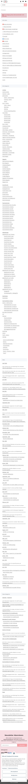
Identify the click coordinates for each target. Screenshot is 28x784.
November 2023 (6, 423)
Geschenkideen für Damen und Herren (11, 662)
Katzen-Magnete (6, 172)
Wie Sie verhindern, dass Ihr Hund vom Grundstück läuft (13, 413)
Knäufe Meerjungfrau (8, 259)
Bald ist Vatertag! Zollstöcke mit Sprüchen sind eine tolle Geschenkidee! (13, 445)
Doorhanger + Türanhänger (8, 152)
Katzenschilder (7, 118)
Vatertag (6, 109)
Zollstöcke (5, 347)
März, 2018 (4, 525)
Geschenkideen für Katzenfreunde (10, 625)
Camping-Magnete (6, 165)
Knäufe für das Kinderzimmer (10, 247)
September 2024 (6, 402)
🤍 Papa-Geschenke (6, 26)
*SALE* (4, 353)
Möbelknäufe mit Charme (8, 557)
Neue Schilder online (7, 572)
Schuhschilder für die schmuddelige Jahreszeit (13, 425)
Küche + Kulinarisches (7, 139)
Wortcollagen (5, 156)
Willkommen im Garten (8, 578)
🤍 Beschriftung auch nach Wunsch (10, 31)
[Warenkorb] (25, 1)
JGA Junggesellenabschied (9, 329)
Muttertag (6, 107)
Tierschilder (5, 112)
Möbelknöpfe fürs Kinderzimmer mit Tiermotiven (13, 457)
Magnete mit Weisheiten (7, 178)
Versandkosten (5, 46)
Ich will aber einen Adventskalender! (11, 434)
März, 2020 (4, 448)
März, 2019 (4, 496)
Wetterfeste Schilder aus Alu (9, 527)
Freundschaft (5, 128)
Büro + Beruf (5, 124)
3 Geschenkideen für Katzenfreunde (11, 493)
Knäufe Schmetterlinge (9, 266)
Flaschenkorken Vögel (7, 225)
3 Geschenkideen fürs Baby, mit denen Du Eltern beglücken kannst (13, 506)
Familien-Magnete (6, 168)
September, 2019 (6, 476)
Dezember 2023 (5, 416)
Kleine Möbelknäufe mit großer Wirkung (12, 587)
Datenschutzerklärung (7, 60)
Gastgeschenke (7, 319)
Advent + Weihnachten (9, 97)
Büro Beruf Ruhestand (7, 312)
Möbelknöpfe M (7, 283)
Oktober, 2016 (5, 542)
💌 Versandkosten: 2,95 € (7, 34)
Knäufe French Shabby (9, 245)
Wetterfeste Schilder (6, 154)
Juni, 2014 (4, 567)
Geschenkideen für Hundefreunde (10, 613)
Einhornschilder (6, 536)
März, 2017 (4, 538)
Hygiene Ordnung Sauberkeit (8, 137)
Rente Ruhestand (6, 200)
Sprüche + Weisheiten (7, 146)
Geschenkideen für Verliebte (10, 327)
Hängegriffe (6, 291)
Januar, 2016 (5, 555)
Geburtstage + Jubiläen (7, 129)
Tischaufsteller (6, 345)
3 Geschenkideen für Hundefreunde (11, 499)
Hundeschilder (7, 116)
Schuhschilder (5, 145)
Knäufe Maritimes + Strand (10, 257)
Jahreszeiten (5, 95)
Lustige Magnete (6, 176)
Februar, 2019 (5, 502)
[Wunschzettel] (23, 1)
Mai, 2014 (4, 574)
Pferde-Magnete (6, 180)
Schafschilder (7, 122)
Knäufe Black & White (8, 238)
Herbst (5, 101)
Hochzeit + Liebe (6, 93)
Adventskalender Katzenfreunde (11, 310)
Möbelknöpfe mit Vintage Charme (10, 461)
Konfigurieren (14, 775)
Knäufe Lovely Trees (8, 255)
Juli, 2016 (4, 547)
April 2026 (4, 363)
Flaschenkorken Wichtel (7, 229)
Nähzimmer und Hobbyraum (8, 198)
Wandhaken (5, 298)
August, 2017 (5, 530)
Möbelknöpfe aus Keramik (9, 276)
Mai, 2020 (4, 441)
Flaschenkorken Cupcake (7, 208)
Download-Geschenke (7, 343)
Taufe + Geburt (7, 105)
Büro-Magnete (5, 163)
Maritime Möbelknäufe (8, 438)
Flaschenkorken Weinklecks (8, 227)
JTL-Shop (16, 782)
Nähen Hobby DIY (6, 143)
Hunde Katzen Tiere (6, 190)
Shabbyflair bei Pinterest (8, 576)
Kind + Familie (5, 103)
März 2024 (4, 409)
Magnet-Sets (5, 182)
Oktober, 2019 (5, 472)
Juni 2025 (4, 379)
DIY (3, 314)
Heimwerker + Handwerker (8, 135)
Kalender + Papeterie (7, 597)
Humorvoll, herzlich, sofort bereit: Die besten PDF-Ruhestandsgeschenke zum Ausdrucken (13, 383)
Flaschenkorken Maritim (7, 218)
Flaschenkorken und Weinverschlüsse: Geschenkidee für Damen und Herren (14, 582)
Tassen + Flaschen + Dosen (9, 351)
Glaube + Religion (6, 133)
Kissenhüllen (6, 349)
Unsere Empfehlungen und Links (9, 77)
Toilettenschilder (6, 148)
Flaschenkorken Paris (7, 222)
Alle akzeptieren (14, 771)
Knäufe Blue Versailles (9, 242)
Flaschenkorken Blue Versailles (9, 205)
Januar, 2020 (5, 463)
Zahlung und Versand (7, 58)
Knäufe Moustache (8, 261)
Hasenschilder (7, 114)
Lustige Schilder (5, 141)
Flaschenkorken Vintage (7, 224)
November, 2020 (6, 432)
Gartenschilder (5, 92)
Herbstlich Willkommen (8, 474)
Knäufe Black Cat (7, 240)
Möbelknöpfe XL (7, 287)
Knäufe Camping (7, 244)
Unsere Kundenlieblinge (8, 339)
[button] (20, 1)
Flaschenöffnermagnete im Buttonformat (12, 540)
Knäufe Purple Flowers (9, 264)
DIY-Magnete (5, 166)
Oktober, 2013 (5, 585)
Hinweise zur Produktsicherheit (9, 75)
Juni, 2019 (4, 482)
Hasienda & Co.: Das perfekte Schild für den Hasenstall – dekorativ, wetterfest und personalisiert (13, 388)
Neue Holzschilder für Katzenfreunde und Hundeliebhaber (11, 564)
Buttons (4, 341)
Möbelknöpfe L (7, 281)
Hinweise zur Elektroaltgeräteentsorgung (11, 63)
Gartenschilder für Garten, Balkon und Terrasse (13, 484)
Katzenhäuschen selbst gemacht (10, 549)
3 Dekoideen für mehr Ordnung (10, 498)
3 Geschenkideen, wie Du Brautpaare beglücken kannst (12, 511)
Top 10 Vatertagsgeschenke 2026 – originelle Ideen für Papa (13, 376)
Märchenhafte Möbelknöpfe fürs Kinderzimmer (13, 465)
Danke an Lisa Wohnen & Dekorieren (11, 478)
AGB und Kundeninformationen (9, 50)
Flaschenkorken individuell (8, 212)
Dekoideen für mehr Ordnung (9, 619)
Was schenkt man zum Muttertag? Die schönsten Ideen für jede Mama (13, 367)
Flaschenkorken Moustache (8, 220)
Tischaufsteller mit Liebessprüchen (11, 325)
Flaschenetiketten (8, 318)
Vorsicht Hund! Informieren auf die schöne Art (13, 430)
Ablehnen (14, 779)
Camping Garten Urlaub (7, 186)
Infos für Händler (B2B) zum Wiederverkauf (11, 65)
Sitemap (4, 72)
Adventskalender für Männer (10, 306)
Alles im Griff (6, 480)
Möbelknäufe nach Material (8, 270)
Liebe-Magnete (5, 174)
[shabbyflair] (5, 1)
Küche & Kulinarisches (7, 196)
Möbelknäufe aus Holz (9, 272)
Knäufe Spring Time (8, 268)
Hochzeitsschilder (8, 321)
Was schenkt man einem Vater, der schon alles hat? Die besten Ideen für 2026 (13, 372)
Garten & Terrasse (6, 629)
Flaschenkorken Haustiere (8, 210)
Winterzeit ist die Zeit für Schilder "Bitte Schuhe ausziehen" (12, 522)
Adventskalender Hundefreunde (11, 308)
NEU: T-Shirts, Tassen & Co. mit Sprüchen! (12, 553)
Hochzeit (4, 316)
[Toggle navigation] (1, 1)
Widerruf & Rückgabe (7, 55)
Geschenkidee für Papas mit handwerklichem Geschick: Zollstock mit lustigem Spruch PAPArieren (13, 420)
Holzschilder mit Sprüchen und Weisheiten (12, 459)
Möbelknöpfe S (7, 285)
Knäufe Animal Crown (9, 236)
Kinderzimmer (5, 194)
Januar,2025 (5, 398)
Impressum (4, 70)
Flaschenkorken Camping (7, 206)
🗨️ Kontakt (4, 36)
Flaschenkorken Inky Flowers (8, 214)
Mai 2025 (4, 391)
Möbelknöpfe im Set (8, 279)
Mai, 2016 (4, 551)
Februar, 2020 (5, 455)
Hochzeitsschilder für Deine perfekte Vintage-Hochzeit (12, 488)
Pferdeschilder (7, 120)
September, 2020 (6, 436)
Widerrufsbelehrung (6, 48)
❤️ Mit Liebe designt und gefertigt (9, 29)
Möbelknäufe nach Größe (8, 278)
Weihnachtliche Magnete (7, 161)
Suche (3, 79)
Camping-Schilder (6, 126)
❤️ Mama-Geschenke (7, 24)
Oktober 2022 (5, 428)
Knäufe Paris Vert (8, 262)
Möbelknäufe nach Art (7, 289)
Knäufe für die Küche (8, 249)
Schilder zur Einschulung (8, 531)
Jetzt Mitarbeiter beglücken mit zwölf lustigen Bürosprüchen (12, 406)
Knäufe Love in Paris (8, 253)
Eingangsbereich (6, 188)
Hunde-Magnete (6, 170)
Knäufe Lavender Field (9, 251)
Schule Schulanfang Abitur (10, 111)
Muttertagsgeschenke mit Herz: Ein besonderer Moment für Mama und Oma (12, 395)
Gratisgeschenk (5, 53)
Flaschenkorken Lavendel (7, 216)
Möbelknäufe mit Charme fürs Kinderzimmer (13, 400)
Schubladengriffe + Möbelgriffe (11, 293)
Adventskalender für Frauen (10, 304)
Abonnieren (22, 745)
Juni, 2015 (4, 560)
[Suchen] (25, 4)
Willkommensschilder (7, 150)
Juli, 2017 (4, 534)
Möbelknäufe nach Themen (8, 234)
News (3, 692)
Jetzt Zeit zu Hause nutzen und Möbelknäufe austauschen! (12, 452)
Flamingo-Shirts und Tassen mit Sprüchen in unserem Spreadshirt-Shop (12, 515)
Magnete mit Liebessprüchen (10, 323)
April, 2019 (4, 491)
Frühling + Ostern (8, 99)
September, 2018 (6, 518)
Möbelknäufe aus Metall (9, 274)
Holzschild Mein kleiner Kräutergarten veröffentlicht (13, 570)
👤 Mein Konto (5, 38)
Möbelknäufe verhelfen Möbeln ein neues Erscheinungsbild (11, 469)
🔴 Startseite (5, 41)
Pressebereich (5, 67)
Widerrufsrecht (5, 43)
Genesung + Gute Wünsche (8, 131)
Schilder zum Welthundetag (9, 544)
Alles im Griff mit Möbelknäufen (9, 638)
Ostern (3, 333)
